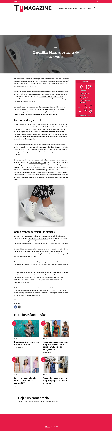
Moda (70, 8)
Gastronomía (63, 8)
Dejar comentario (60, 61)
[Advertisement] (56, 24)
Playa (75, 8)
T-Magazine (47, 426)
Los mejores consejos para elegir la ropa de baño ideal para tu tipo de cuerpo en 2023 (55, 346)
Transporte (81, 8)
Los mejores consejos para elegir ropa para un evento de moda (55, 380)
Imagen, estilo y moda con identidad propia (26, 343)
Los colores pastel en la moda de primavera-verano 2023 (25, 380)
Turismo (89, 8)
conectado (35, 401)
